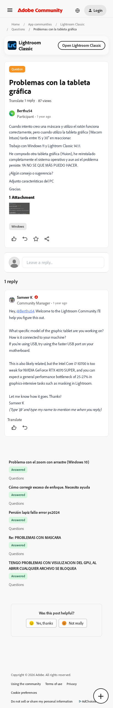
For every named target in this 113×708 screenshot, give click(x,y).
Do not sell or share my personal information (42, 701)
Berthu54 (24, 110)
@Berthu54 (25, 311)
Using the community (26, 684)
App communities (40, 24)
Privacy (72, 684)
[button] (10, 12)
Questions (18, 29)
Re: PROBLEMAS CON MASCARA (35, 537)
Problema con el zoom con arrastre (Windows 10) (49, 462)
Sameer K (24, 297)
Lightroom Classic (72, 24)
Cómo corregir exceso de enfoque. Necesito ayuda (49, 487)
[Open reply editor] (56, 262)
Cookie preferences (24, 692)
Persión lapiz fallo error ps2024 (34, 512)
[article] (56, 363)
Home (16, 24)
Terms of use (53, 684)
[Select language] (77, 10)
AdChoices (89, 701)
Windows (18, 226)
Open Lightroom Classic (81, 45)
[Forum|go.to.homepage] (40, 10)
